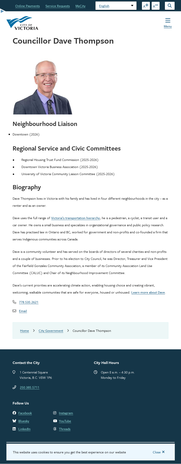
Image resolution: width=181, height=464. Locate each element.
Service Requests (57, 5)
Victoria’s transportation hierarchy (75, 217)
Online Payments (27, 5)
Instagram (66, 412)
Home (24, 330)
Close (157, 452)
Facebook (25, 412)
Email (23, 310)
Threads (64, 428)
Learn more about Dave (148, 292)
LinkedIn (24, 428)
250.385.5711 (29, 387)
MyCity (80, 5)
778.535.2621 (28, 302)
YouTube (65, 420)
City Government (51, 330)
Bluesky (23, 420)
